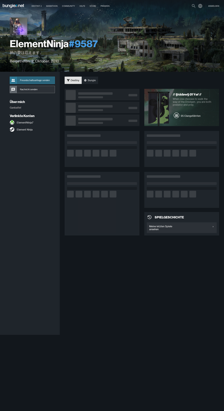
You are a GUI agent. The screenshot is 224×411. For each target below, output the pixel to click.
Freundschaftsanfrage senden (35, 80)
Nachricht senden (28, 89)
